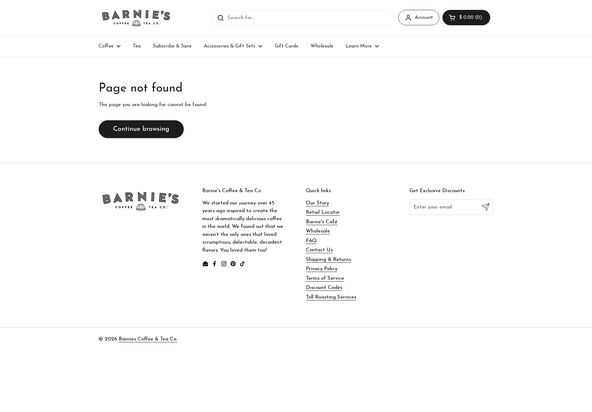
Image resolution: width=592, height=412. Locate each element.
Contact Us (319, 250)
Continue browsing (141, 129)
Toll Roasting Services (331, 297)
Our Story (317, 203)
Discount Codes (324, 287)
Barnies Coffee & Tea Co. (148, 339)
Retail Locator (323, 212)
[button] (466, 17)
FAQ (311, 240)
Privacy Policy (321, 268)
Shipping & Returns (328, 259)
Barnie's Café (321, 222)
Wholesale (318, 231)
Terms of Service (325, 278)
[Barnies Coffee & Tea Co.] (136, 18)
